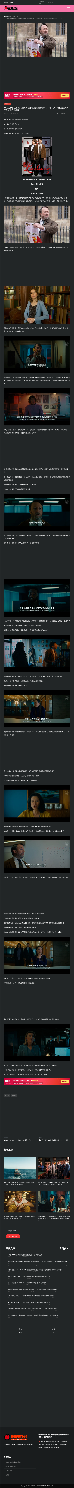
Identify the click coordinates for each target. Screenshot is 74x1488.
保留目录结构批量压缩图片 (13, 1462)
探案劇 (7, 1095)
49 (27, 1284)
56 (33, 1310)
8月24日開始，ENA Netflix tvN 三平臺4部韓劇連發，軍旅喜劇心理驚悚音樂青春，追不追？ (35, 1270)
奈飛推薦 (8, 16)
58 (33, 1291)
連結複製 (14, 1236)
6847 (64, 113)
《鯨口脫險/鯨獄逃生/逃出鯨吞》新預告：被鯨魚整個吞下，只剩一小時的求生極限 (32, 1308)
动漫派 (7, 1475)
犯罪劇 (14, 1095)
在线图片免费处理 (10, 1466)
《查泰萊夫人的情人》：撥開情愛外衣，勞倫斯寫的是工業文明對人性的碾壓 (31, 1296)
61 (29, 1304)
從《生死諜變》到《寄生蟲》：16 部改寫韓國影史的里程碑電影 (27, 1283)
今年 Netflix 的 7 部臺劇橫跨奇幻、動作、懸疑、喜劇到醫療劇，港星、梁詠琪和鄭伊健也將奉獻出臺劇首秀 (54, 1218)
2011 (25, 1257)
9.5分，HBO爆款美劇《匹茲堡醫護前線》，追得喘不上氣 (25, 1255)
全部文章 (15, 16)
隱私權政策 (43, 1486)
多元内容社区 (9, 1470)
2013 (35, 1272)
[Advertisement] (37, 75)
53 (33, 1317)
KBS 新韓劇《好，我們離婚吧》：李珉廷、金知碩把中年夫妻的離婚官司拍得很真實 (33, 1315)
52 (31, 1297)
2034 (29, 1278)
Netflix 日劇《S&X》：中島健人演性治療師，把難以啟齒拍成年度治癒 (29, 1302)
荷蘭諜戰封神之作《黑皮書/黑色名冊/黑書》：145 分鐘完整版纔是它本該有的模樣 (32, 1289)
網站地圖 (41, 2)
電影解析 (7, 103)
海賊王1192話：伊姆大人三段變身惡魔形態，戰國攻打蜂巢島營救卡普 (29, 1276)
